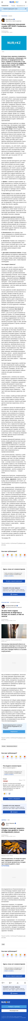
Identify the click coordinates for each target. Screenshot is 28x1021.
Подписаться (14, 731)
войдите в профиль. (9, 575)
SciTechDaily (5, 865)
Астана (3, 746)
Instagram (15, 594)
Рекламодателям (14, 1010)
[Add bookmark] (25, 983)
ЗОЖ (8, 819)
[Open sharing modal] (18, 983)
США (3, 944)
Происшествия (5, 602)
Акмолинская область (12, 746)
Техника (13, 5)
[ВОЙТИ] (25, 2)
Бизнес (10, 16)
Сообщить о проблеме (14, 1006)
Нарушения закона (15, 602)
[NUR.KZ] (14, 2)
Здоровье (3, 819)
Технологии (4, 5)
